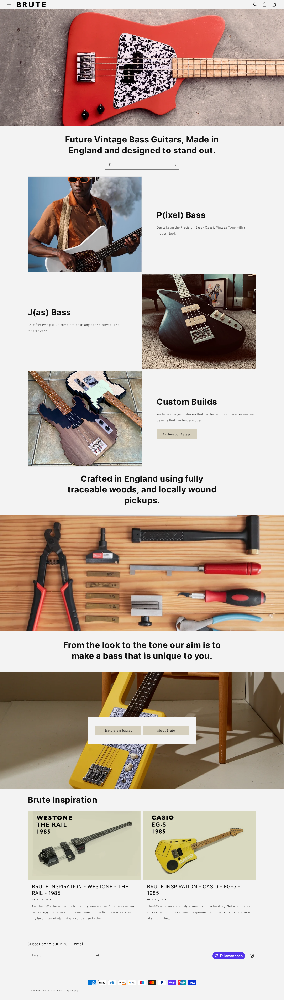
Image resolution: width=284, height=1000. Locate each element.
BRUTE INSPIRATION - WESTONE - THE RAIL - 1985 (80, 890)
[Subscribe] (174, 165)
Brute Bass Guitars (46, 990)
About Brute (166, 730)
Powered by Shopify (68, 990)
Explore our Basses (177, 434)
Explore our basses (118, 730)
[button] (8, 4)
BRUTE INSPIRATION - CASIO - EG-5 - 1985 (193, 890)
